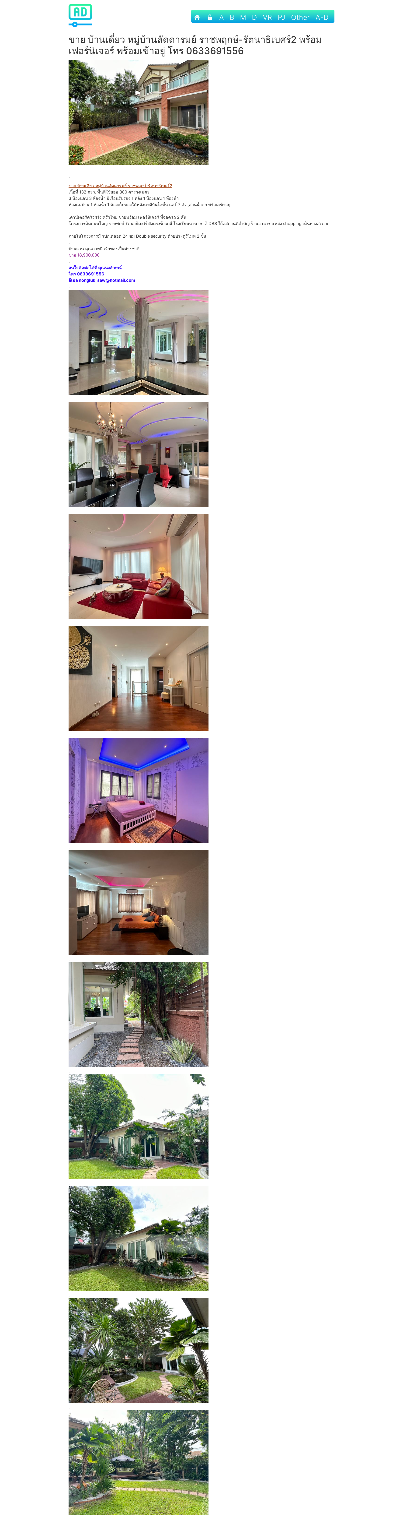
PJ (281, 17)
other (300, 17)
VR (267, 17)
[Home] (197, 16)
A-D (322, 17)
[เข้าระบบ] (210, 16)
